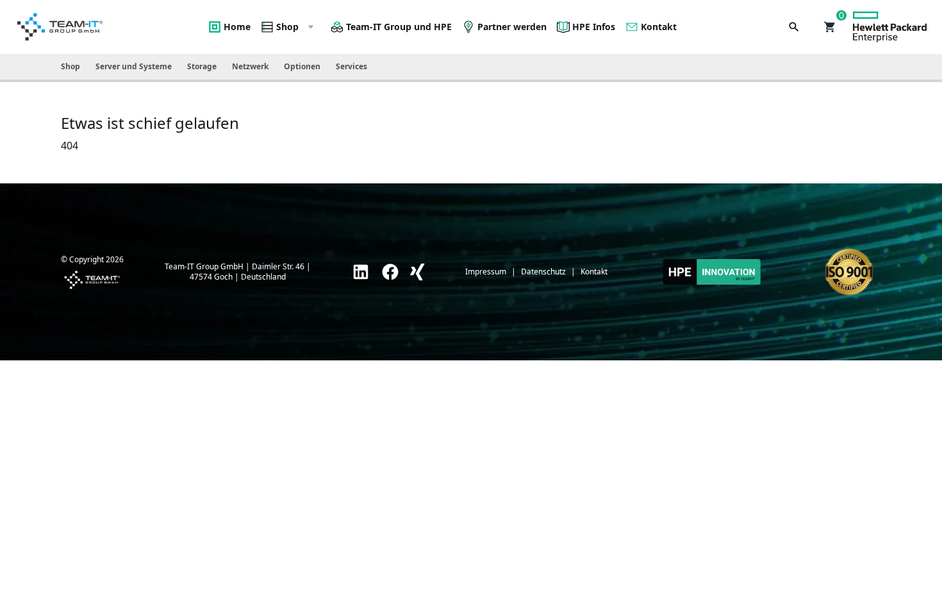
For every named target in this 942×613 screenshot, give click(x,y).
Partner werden (512, 27)
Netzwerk (250, 66)
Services (351, 66)
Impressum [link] (485, 272)
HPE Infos (593, 27)
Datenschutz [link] (543, 272)
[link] (360, 271)
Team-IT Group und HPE (399, 27)
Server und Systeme (133, 66)
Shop (287, 27)
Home (237, 27)
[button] (830, 27)
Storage (202, 66)
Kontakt (659, 27)
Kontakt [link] (594, 272)
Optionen (302, 66)
